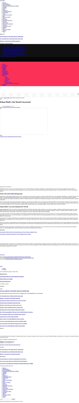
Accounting (5, 65)
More (3, 75)
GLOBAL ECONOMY (7, 14)
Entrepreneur (5, 10)
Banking (4, 66)
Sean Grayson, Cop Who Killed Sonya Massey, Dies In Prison (12, 325)
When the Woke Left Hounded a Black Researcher (12, 51)
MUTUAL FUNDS (6, 17)
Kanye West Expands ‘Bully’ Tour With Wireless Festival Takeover (13, 361)
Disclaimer (4, 27)
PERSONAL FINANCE (7, 20)
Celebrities (4, 7)
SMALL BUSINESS (6, 4)
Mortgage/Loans (8, 82)
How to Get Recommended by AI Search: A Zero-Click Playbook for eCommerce (16, 312)
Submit (13, 399)
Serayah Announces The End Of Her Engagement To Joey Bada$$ (13, 323)
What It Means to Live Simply (6, 278)
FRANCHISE (5, 12)
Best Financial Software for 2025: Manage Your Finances (12, 276)
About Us (4, 30)
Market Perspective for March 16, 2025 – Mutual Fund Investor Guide (20, 257)
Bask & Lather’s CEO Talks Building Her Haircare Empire (12, 318)
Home (3, 64)
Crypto (4, 69)
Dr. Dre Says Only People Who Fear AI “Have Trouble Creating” (13, 321)
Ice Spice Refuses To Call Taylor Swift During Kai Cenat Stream (13, 358)
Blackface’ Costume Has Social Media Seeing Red (10, 41)
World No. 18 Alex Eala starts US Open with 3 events (13, 52)
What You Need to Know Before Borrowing (14, 259)
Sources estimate (3, 209)
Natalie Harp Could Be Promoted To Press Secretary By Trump (14, 50)
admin (4, 106)
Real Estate (5, 71)
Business (4, 2)
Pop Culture (4, 19)
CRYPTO (4, 8)
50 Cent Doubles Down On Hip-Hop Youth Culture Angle (11, 38)
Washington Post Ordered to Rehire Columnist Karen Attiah (14, 54)
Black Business (5, 3)
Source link (2, 254)
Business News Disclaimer (7, 23)
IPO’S (6, 81)
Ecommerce (5, 72)
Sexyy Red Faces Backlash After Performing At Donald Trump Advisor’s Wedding (16, 363)
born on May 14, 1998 (11, 196)
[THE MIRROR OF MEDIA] (11, 61)
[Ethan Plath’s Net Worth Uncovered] (23, 134)
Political (4, 18)
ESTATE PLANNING (6, 11)
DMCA (3, 28)
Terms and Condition (6, 29)
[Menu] (0, 62)
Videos (3, 31)
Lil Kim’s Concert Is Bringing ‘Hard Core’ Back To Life (13, 53)
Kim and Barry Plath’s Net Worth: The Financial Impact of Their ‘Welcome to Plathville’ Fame (18, 232)
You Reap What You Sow (5, 281)
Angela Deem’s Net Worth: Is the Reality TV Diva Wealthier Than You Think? (15, 234)
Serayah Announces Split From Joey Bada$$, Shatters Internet (12, 314)
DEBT (3, 9)
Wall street (4, 21)
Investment (4, 74)
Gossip (3, 13)
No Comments (7, 106)
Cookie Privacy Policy (6, 26)
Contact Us (4, 25)
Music (3, 16)
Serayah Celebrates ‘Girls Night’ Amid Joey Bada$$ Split (11, 36)
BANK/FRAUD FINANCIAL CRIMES (10, 6)
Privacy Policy (5, 22)
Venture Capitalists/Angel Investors (12, 83)
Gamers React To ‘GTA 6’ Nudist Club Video (9, 316)
